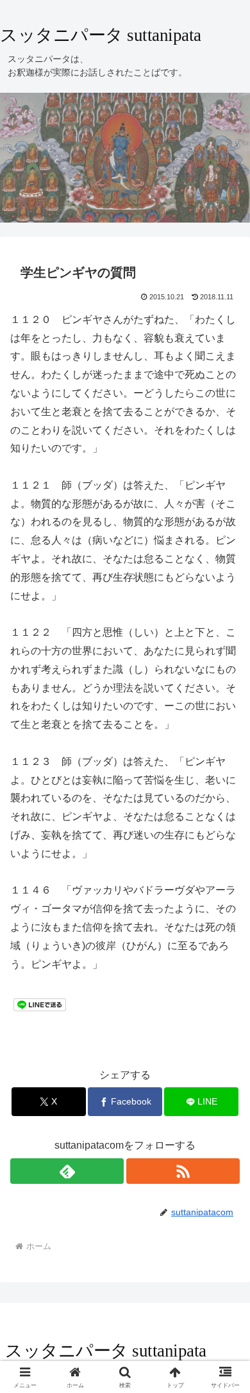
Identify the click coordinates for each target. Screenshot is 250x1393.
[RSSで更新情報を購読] (183, 1171)
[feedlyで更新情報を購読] (67, 1171)
